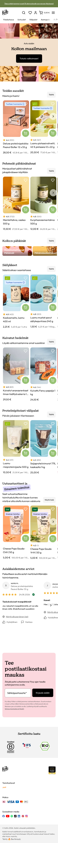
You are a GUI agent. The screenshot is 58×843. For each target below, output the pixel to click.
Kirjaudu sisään (43, 692)
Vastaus (28, 622)
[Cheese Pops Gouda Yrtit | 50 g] (43, 533)
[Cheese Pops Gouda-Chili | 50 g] (16, 532)
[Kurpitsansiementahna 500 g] (43, 204)
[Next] (57, 19)
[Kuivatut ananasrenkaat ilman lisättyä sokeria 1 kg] (16, 374)
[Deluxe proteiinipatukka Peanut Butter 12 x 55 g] (16, 127)
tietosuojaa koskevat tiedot (14, 709)
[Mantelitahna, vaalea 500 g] (16, 204)
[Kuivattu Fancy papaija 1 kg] (43, 374)
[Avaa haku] (23, 13)
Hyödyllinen (12, 622)
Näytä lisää (49, 500)
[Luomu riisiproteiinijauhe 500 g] (16, 447)
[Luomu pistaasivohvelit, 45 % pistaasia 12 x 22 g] (43, 127)
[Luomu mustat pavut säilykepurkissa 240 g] (43, 301)
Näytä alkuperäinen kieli (17, 616)
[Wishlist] (30, 13)
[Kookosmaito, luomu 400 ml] (16, 301)
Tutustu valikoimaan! (29, 58)
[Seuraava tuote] (53, 116)
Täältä (51, 94)
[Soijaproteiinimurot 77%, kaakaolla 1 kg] (43, 447)
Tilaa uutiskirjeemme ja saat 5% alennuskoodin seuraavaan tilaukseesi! (29, 4)
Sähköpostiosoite (17, 692)
